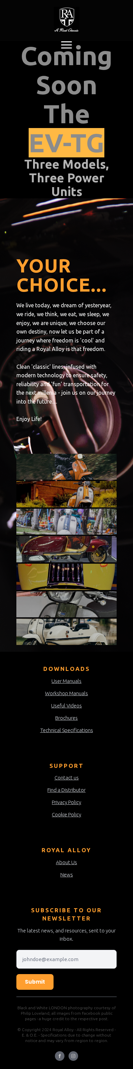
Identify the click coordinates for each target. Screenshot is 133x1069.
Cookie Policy (66, 814)
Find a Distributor (66, 790)
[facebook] (59, 1056)
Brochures (66, 718)
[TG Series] (66, 522)
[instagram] (73, 1056)
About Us (66, 862)
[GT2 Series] (66, 577)
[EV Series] (66, 604)
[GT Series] (66, 467)
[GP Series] (66, 494)
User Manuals (66, 681)
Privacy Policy (66, 802)
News (66, 874)
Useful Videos (66, 705)
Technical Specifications (66, 730)
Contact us (67, 777)
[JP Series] (66, 549)
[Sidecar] (66, 632)
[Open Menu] (66, 44)
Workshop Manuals (66, 693)
